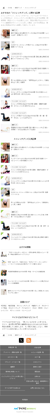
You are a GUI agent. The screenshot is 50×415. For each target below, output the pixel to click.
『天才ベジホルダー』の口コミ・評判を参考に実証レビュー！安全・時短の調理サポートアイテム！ (28, 253)
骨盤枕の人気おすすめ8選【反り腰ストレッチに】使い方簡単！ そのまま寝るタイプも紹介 (29, 216)
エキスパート (37, 362)
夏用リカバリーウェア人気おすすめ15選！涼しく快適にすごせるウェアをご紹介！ (28, 292)
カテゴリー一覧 (12, 357)
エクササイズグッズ (16, 54)
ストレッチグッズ (30, 8)
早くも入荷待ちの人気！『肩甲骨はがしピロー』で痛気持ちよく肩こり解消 (30, 203)
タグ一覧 (37, 357)
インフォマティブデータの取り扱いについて (12, 377)
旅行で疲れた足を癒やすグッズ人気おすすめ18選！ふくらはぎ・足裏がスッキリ (30, 148)
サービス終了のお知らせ (12, 388)
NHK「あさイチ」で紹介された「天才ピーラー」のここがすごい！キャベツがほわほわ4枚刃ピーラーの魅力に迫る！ (27, 263)
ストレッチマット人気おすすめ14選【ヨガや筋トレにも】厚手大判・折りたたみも (30, 182)
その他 (10, 8)
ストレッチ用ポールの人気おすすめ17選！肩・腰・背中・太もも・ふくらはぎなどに (30, 227)
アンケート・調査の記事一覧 (12, 352)
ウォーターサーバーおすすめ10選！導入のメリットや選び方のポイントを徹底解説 (28, 282)
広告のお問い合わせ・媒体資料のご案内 (37, 382)
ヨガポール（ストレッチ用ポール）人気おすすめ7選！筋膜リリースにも (29, 193)
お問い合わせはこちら (37, 388)
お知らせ (37, 376)
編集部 (12, 367)
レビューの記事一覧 (37, 352)
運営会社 (37, 371)
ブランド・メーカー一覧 (12, 362)
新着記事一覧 (12, 347)
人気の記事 (37, 347)
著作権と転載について (13, 371)
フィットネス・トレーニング (18, 101)
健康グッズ (18, 8)
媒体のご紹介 (37, 367)
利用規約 (25, 399)
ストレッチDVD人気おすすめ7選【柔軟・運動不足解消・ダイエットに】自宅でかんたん (29, 171)
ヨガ (13, 42)
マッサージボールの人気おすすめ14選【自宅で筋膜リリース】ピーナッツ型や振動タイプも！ (29, 159)
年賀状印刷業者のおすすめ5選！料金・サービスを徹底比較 (26, 271)
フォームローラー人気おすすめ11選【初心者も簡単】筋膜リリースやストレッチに (30, 238)
